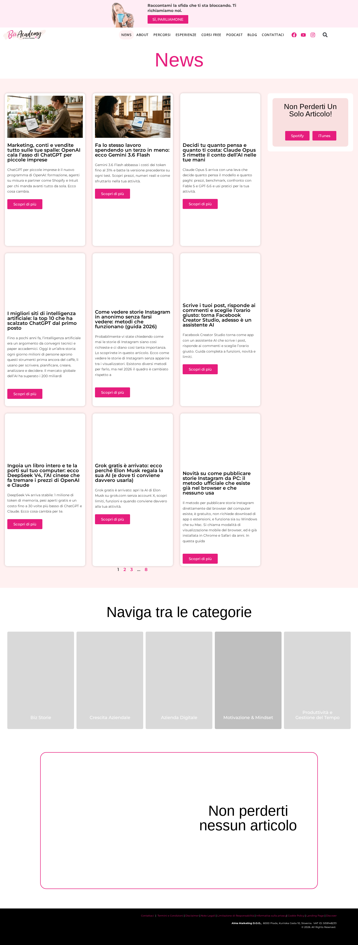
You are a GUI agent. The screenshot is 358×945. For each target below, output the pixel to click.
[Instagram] (313, 35)
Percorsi (162, 34)
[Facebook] (294, 35)
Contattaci (273, 34)
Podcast (234, 34)
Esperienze (186, 34)
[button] (325, 34)
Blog (252, 34)
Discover (331, 915)
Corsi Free (211, 34)
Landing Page (315, 915)
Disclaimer (192, 915)
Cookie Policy (296, 915)
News (126, 34)
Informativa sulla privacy (271, 915)
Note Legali (208, 915)
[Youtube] (303, 35)
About (142, 34)
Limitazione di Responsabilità (235, 915)
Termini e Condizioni (170, 915)
